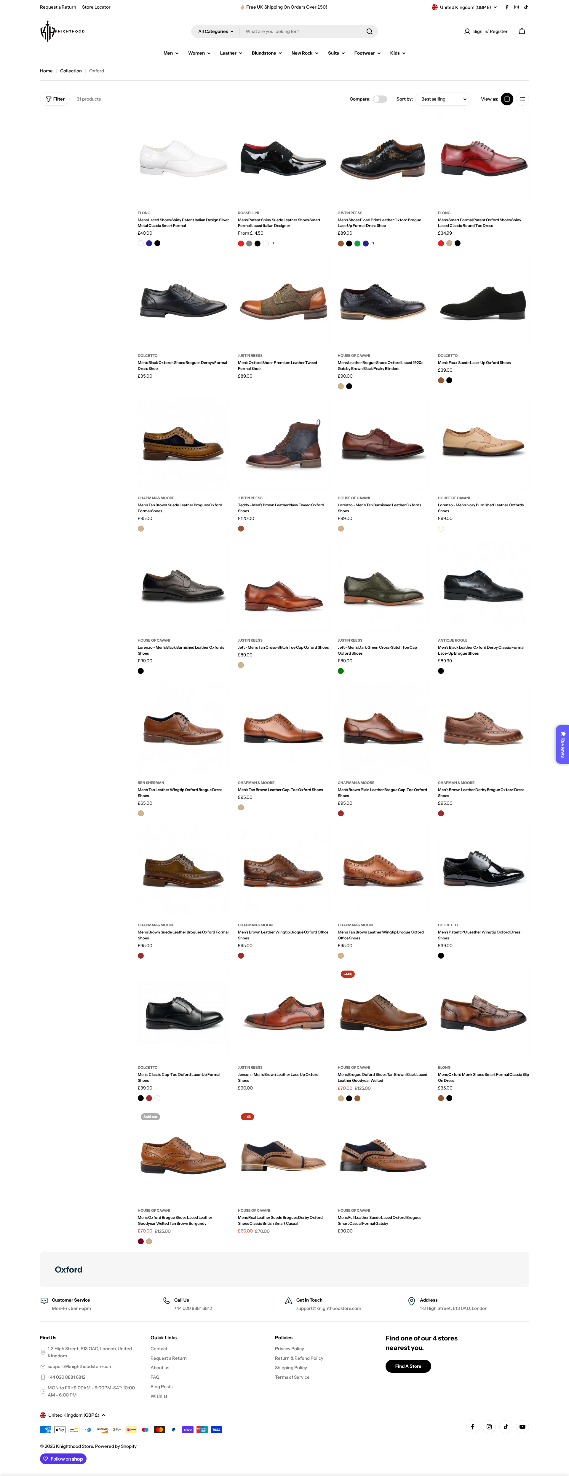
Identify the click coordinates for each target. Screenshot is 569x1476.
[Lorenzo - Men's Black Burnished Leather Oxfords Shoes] (183, 586)
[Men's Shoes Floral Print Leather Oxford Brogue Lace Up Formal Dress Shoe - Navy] (366, 243)
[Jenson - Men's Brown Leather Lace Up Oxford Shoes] (283, 1013)
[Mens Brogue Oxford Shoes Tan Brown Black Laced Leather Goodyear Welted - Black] (349, 1098)
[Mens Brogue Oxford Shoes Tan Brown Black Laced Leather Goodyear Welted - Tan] (341, 1098)
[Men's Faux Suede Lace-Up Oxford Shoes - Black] (449, 380)
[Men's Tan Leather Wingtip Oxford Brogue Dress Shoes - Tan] (141, 813)
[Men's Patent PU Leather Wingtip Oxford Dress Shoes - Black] (441, 956)
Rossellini (248, 213)
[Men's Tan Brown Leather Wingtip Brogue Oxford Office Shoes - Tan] (341, 956)
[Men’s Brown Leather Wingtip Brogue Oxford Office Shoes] (283, 871)
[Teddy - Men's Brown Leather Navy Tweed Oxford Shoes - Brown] (241, 529)
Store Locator (96, 7)
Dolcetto (148, 355)
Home (46, 71)
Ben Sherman (151, 782)
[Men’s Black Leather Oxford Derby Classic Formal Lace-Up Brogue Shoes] (483, 586)
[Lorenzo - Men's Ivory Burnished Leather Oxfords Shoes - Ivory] (441, 529)
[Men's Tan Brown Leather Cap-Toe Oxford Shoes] (283, 728)
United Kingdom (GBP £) (465, 7)
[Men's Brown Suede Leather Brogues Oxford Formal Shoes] (183, 871)
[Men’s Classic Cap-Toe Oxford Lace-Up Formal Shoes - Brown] (149, 1098)
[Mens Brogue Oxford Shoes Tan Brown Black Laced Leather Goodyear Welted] (383, 1013)
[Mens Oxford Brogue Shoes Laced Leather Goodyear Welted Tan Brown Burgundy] (183, 1156)
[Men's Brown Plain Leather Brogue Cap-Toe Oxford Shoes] (383, 728)
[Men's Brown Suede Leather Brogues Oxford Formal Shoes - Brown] (141, 956)
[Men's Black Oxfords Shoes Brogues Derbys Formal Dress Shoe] (183, 301)
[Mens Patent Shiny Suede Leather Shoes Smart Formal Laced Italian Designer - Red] (241, 243)
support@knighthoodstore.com (328, 1308)
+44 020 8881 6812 (66, 1377)
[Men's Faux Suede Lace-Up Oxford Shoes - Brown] (441, 380)
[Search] (369, 31)
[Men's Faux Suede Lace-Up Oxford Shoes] (483, 301)
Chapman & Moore (156, 498)
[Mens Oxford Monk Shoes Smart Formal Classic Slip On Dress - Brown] (441, 1098)
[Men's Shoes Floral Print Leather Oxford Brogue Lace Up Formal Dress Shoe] (383, 158)
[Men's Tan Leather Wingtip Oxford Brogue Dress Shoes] (183, 728)
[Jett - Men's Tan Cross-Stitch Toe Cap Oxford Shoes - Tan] (241, 665)
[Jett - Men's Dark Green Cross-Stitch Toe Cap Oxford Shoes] (383, 586)
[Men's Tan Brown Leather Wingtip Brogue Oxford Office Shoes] (383, 871)
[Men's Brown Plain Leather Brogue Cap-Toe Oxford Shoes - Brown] (341, 813)
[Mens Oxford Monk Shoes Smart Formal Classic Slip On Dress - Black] (449, 1098)
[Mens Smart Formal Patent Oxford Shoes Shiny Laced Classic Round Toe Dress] (483, 158)
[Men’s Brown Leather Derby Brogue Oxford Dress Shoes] (483, 728)
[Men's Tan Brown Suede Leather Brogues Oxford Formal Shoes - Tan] (141, 529)
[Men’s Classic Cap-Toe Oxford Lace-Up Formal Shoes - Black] (141, 1098)
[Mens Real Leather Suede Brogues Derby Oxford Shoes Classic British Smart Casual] (283, 1156)
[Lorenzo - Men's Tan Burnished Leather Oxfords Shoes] (383, 443)
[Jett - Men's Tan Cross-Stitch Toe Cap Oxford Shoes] (283, 586)
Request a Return (58, 7)
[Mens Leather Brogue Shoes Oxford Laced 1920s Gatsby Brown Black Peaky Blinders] (383, 301)
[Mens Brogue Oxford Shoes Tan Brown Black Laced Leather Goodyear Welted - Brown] (357, 1098)
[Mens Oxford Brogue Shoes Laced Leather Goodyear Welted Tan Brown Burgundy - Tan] (149, 1241)
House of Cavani (354, 355)
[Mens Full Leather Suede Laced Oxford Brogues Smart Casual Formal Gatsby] (383, 1156)
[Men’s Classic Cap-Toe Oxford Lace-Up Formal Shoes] (183, 1013)
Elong (144, 213)
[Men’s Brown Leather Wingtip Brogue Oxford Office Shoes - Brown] (241, 956)
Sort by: (405, 99)
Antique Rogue (453, 640)
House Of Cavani (354, 498)
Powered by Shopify (116, 1446)
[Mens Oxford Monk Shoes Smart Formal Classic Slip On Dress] (483, 1013)
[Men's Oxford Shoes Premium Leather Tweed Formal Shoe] (283, 301)
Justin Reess (350, 213)
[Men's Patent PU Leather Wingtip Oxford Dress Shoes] (483, 871)
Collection (71, 71)
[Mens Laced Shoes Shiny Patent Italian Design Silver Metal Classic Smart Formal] (183, 158)
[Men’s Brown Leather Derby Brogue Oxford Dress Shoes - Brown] (441, 813)
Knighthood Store (74, 1446)
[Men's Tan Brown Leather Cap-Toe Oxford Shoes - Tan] (241, 807)
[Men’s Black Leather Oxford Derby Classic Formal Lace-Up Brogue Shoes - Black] (441, 671)
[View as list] (522, 99)
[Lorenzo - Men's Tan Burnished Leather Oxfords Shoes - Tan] (341, 529)
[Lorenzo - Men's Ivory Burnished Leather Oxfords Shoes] (483, 443)
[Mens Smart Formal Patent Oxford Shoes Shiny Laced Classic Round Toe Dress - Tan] (449, 243)
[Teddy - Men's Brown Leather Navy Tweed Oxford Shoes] (283, 443)
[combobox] (284, 31)
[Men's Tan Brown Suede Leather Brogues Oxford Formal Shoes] (183, 443)
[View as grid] (507, 99)
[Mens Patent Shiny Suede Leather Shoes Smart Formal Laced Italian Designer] (283, 158)
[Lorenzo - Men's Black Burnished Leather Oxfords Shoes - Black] (141, 671)
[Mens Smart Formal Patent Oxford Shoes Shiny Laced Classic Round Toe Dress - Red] (441, 243)
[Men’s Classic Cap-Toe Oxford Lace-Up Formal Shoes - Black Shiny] (157, 1098)
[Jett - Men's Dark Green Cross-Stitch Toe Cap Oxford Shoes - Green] (341, 671)
